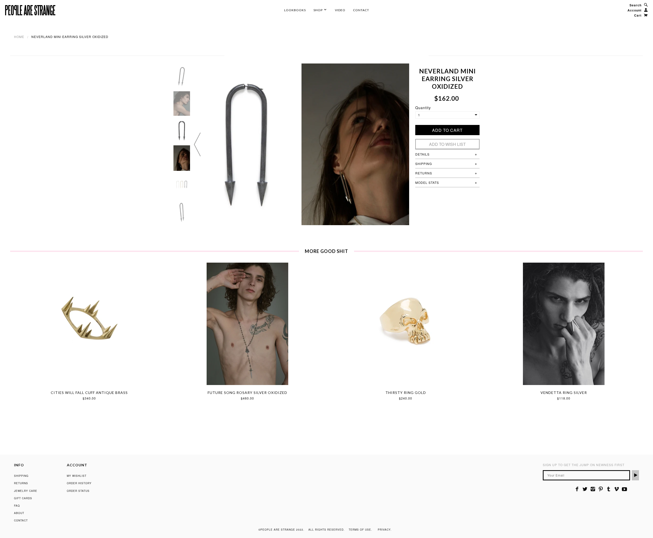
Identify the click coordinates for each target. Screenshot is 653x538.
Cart (638, 15)
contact (361, 10)
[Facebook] (577, 489)
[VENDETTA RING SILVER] (563, 324)
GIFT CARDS (23, 498)
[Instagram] (592, 489)
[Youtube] (624, 489)
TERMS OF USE (360, 529)
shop (318, 10)
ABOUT (19, 513)
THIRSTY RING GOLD (405, 392)
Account (634, 10)
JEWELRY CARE (25, 491)
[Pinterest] (600, 489)
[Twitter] (585, 489)
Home (19, 36)
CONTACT (21, 520)
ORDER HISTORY (79, 483)
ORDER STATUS (78, 491)
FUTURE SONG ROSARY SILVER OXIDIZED (247, 392)
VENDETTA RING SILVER (564, 392)
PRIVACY (384, 529)
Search (636, 5)
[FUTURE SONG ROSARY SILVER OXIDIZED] (247, 324)
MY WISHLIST (76, 476)
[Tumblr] (608, 489)
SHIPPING (21, 476)
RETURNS (21, 483)
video (340, 10)
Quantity (423, 107)
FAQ (17, 505)
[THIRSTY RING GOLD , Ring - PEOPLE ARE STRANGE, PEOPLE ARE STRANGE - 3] (405, 324)
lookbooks (295, 10)
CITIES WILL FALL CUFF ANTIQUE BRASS (89, 392)
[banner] (30, 10)
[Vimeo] (616, 489)
